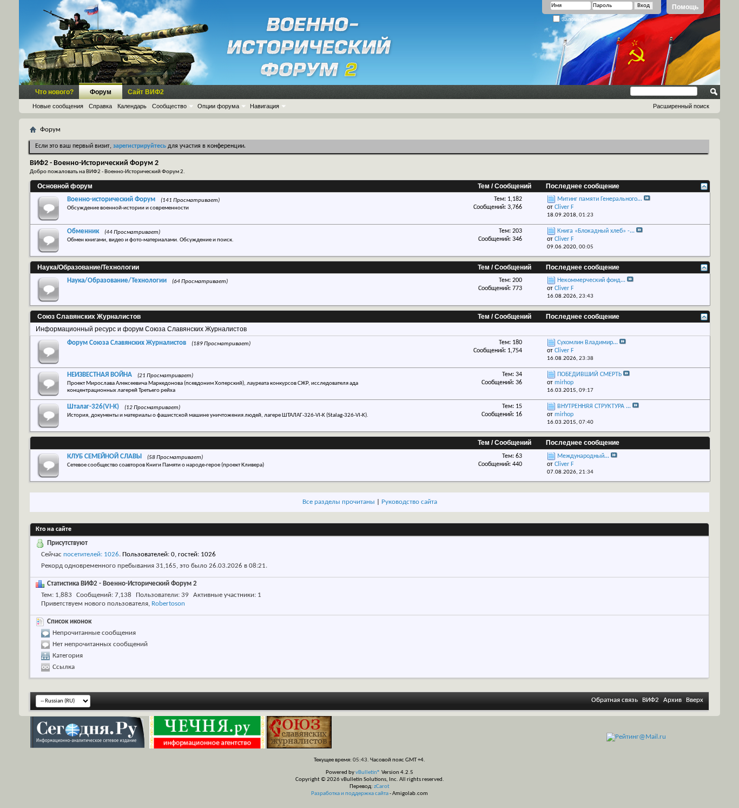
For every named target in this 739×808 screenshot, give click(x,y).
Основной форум (65, 186)
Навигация (264, 106)
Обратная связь (614, 700)
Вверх (694, 700)
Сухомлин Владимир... (587, 342)
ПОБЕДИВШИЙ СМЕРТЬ (589, 374)
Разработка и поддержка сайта (349, 794)
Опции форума (218, 106)
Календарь (132, 106)
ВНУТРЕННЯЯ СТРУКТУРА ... (594, 406)
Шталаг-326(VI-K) (93, 406)
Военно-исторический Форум (111, 199)
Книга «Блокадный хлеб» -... (596, 231)
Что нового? (54, 92)
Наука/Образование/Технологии (88, 267)
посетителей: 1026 (91, 554)
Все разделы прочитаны (338, 501)
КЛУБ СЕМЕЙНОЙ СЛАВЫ (104, 456)
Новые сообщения (57, 106)
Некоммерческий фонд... (591, 280)
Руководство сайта (409, 501)
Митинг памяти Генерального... (599, 199)
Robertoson (168, 603)
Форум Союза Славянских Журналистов (126, 342)
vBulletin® (367, 773)
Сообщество (169, 106)
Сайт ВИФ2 (146, 92)
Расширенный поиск (681, 106)
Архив (672, 700)
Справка (100, 106)
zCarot (382, 787)
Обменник (83, 231)
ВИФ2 (650, 700)
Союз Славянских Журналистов (89, 316)
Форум (100, 92)
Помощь (685, 7)
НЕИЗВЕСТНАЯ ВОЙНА (99, 374)
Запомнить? (576, 19)
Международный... (583, 456)
